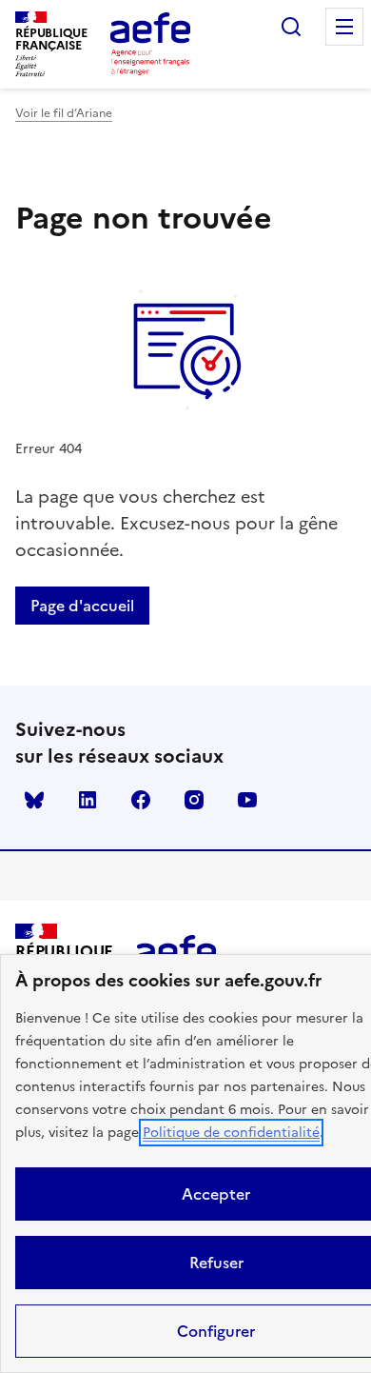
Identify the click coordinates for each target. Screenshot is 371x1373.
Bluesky (34, 800)
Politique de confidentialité (231, 1133)
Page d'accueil (82, 605)
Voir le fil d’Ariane (63, 113)
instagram (194, 800)
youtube (247, 800)
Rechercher (291, 27)
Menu (344, 27)
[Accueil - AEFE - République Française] (150, 43)
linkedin (87, 800)
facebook (141, 800)
